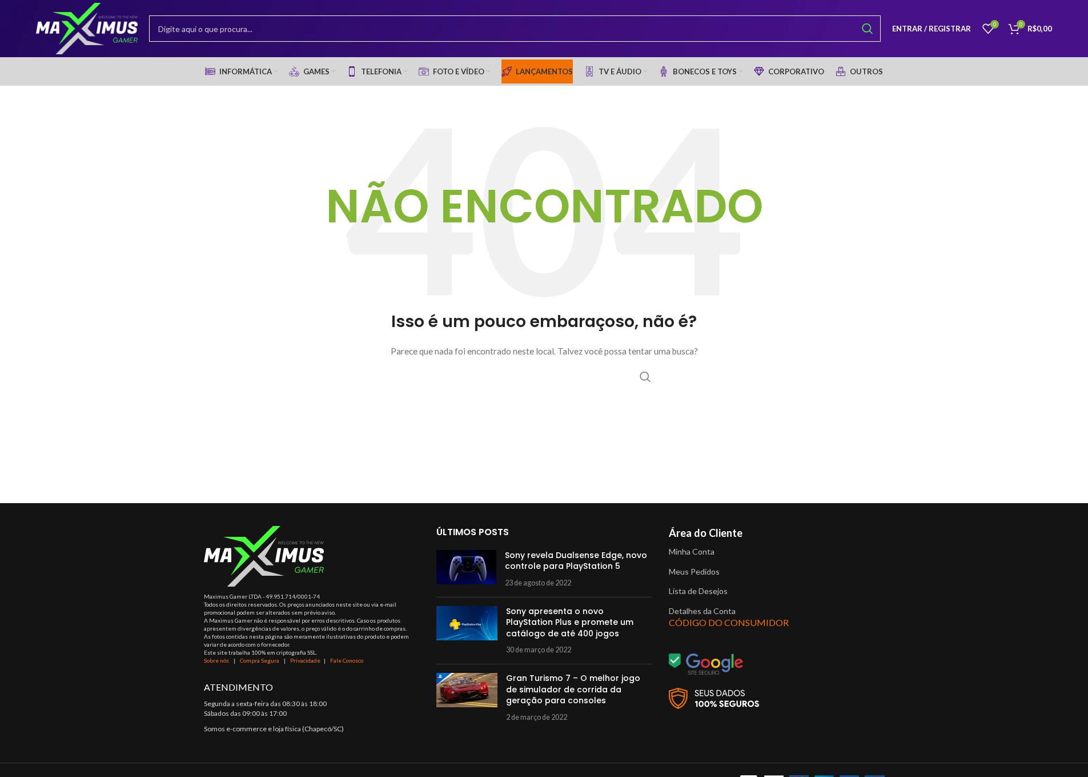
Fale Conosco (346, 660)
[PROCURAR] (867, 28)
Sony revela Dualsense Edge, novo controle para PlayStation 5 (576, 560)
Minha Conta (691, 551)
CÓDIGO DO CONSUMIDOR (729, 622)
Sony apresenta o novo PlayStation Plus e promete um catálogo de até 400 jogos (569, 622)
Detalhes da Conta (702, 611)
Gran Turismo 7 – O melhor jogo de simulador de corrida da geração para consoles (573, 689)
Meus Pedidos (694, 571)
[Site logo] (87, 28)
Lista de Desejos (698, 591)
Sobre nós (216, 660)
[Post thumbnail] (466, 569)
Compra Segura (260, 660)
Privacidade (305, 660)
